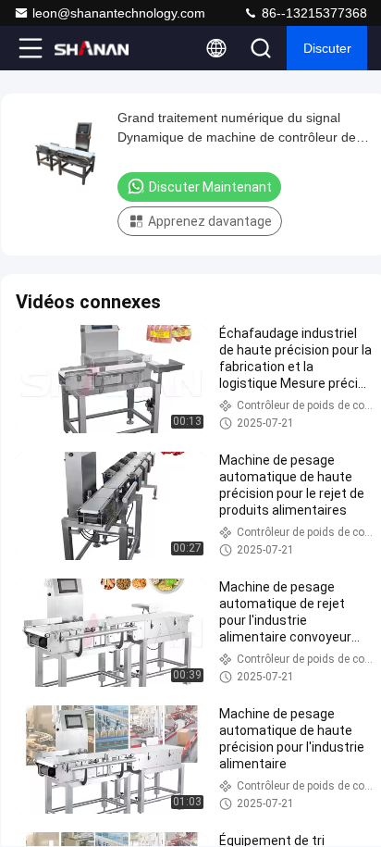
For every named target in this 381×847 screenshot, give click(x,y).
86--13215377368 (312, 13)
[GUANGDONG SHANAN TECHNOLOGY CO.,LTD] (92, 48)
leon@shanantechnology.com (118, 13)
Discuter (327, 48)
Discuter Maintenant (210, 187)
